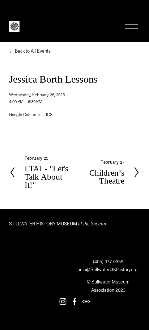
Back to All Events (33, 51)
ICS (49, 114)
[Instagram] (63, 301)
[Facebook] (74, 301)
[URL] (86, 301)
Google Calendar (24, 114)
